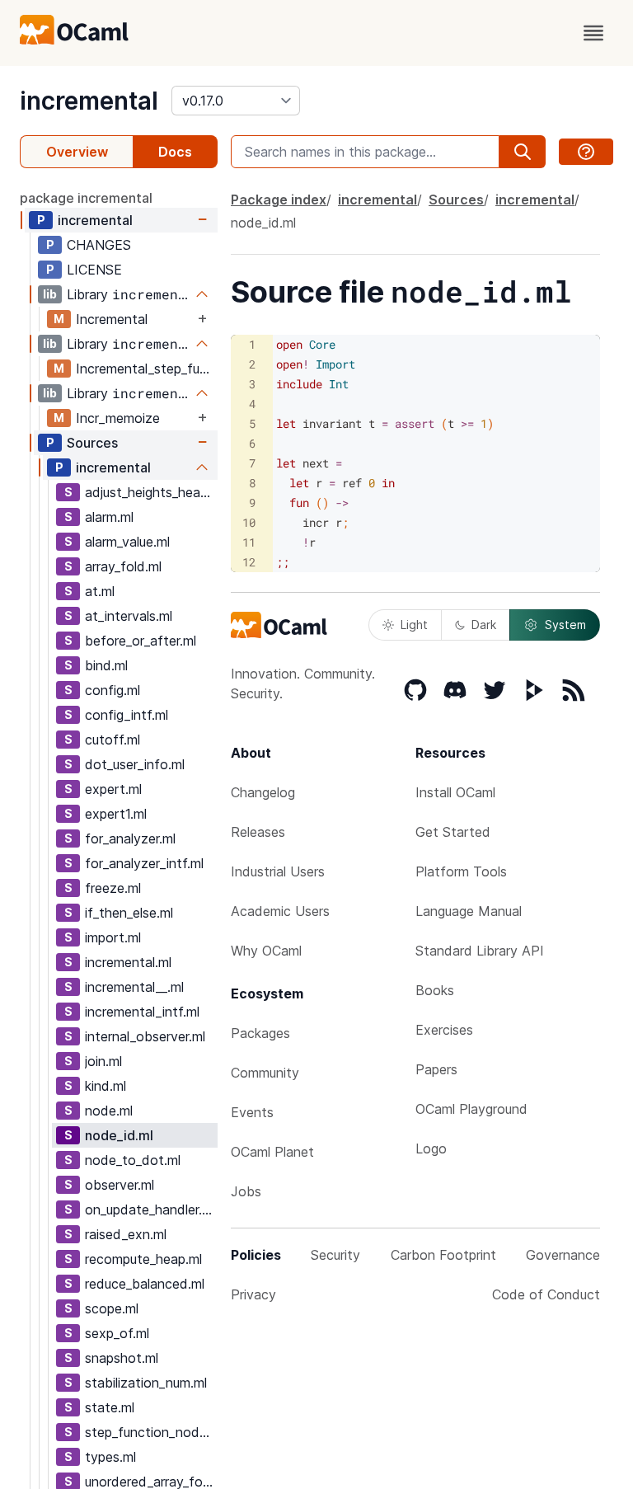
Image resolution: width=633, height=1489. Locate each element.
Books (434, 990)
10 (249, 522)
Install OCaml (455, 792)
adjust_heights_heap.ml (151, 492)
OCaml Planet (272, 1152)
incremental (89, 100)
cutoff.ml (112, 739)
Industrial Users (278, 871)
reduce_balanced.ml (144, 1283)
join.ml (103, 1061)
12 (249, 562)
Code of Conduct (546, 1294)
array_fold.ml (123, 566)
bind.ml (106, 665)
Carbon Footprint (443, 1255)
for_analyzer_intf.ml (144, 863)
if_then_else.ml (129, 912)
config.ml (112, 690)
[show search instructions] (586, 152)
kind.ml (105, 1086)
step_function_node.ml (151, 1432)
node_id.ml (119, 1135)
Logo (431, 1148)
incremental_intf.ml (142, 1011)
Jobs (246, 1191)
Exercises (444, 1030)
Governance (563, 1255)
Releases (258, 832)
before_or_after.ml (140, 640)
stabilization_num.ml (146, 1382)
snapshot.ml (121, 1358)
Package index (278, 199)
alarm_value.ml (127, 541)
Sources (92, 442)
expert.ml (113, 789)
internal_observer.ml (145, 1036)
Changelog (263, 792)
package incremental (86, 198)
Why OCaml (266, 950)
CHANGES (99, 245)
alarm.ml (109, 517)
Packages (260, 1033)
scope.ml (111, 1308)
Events (252, 1112)
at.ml (100, 591)
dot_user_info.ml (135, 764)
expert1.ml (116, 814)
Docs (175, 151)
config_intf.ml (126, 715)
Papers (436, 1069)
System (565, 625)
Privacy (253, 1294)
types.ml (110, 1457)
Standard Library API (479, 950)
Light (414, 625)
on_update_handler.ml (150, 1209)
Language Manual (468, 911)
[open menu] (593, 33)
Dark (483, 625)
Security (335, 1255)
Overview (77, 151)
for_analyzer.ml (130, 838)
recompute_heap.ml (143, 1259)
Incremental (112, 319)
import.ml (113, 937)
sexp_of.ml (117, 1333)
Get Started (452, 832)
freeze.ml (113, 888)
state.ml (109, 1407)
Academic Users (280, 911)
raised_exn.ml (125, 1234)
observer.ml (119, 1185)
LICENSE (94, 269)
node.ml (109, 1110)
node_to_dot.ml (133, 1160)
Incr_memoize (118, 418)
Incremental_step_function (146, 368)
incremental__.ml (134, 987)
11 (249, 542)
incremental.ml (128, 962)
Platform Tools (461, 871)
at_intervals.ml (128, 616)
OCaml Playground (471, 1109)
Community (265, 1072)
